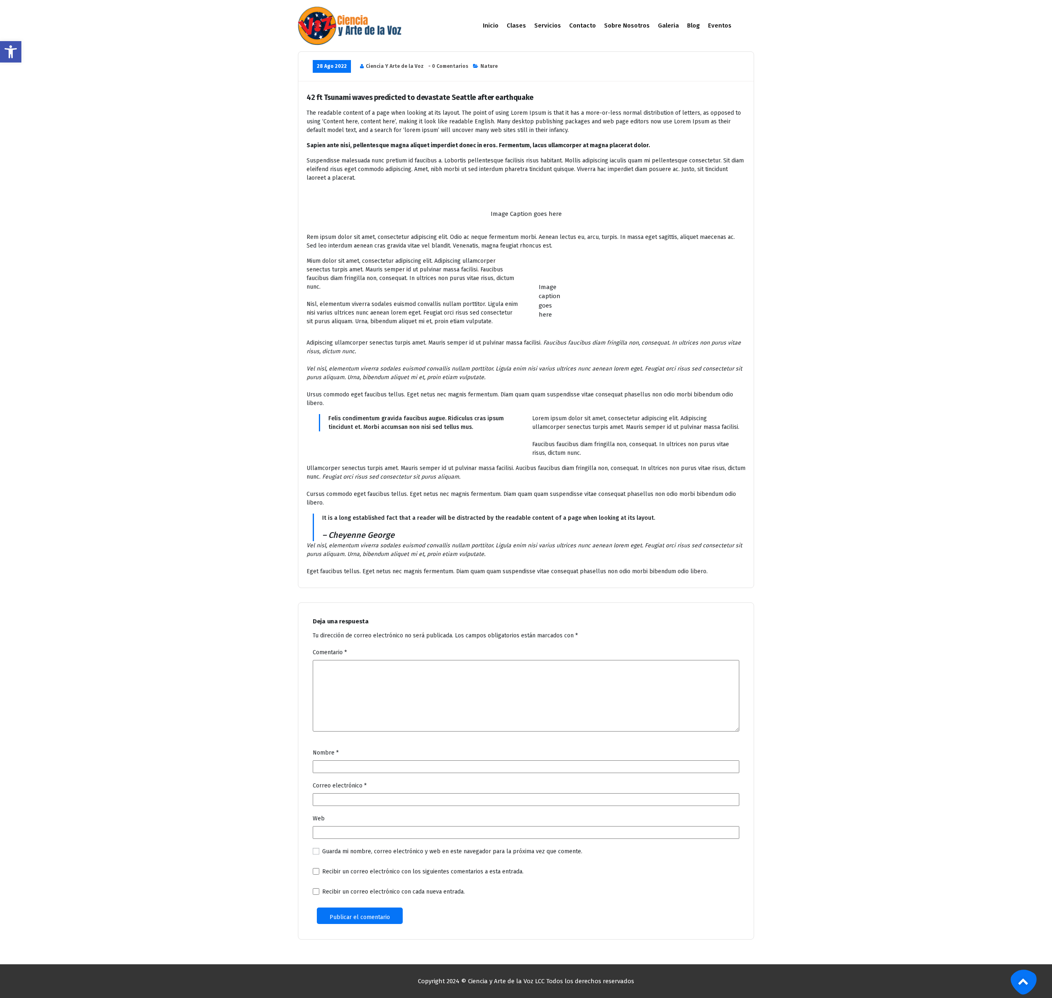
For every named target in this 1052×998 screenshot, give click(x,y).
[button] (10, 52)
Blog (693, 25)
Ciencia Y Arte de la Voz (395, 66)
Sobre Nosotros (627, 25)
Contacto (582, 25)
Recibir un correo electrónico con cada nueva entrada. (393, 891)
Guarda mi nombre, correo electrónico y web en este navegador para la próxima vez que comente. (452, 851)
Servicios (547, 25)
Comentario (330, 652)
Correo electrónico (340, 785)
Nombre (326, 752)
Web (319, 818)
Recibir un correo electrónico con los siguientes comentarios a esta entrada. (423, 871)
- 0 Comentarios (448, 66)
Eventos (719, 25)
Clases (516, 25)
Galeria (668, 25)
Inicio (490, 25)
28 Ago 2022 (332, 66)
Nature (489, 66)
